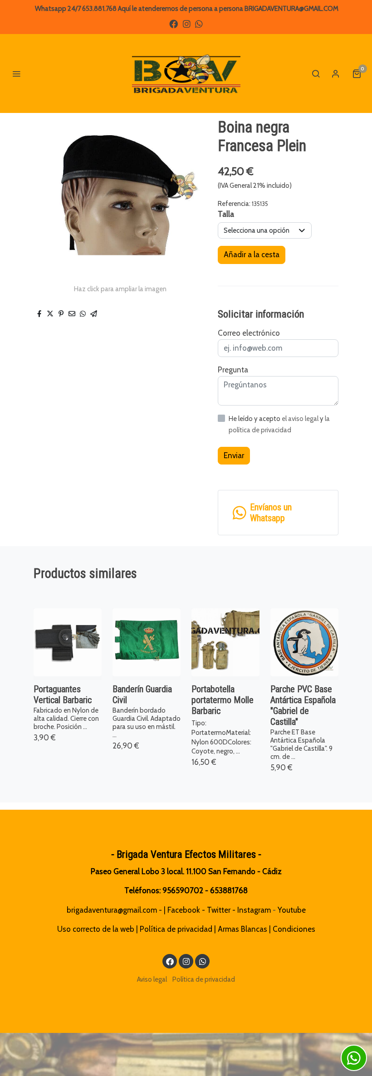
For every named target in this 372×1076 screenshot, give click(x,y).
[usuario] (336, 73)
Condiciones (294, 929)
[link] (186, 73)
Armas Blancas (242, 929)
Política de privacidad (176, 929)
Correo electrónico (249, 332)
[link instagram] (187, 23)
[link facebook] (173, 23)
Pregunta (233, 369)
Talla (226, 214)
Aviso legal (152, 979)
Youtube (292, 910)
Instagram (254, 910)
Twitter (218, 910)
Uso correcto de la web (95, 929)
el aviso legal (301, 419)
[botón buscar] (316, 73)
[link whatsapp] (199, 23)
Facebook (183, 910)
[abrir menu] (16, 73)
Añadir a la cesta (251, 254)
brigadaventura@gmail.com (112, 910)
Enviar (234, 455)
